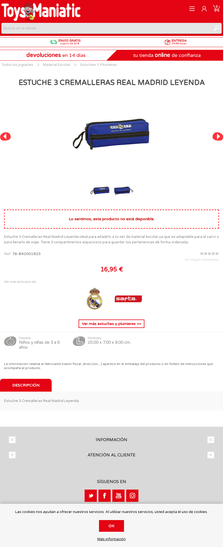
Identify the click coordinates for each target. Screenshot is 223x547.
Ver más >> (111, 323)
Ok (111, 526)
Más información (111, 539)
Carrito (216, 9)
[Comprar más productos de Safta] (128, 311)
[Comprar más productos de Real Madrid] (95, 311)
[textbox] (106, 28)
